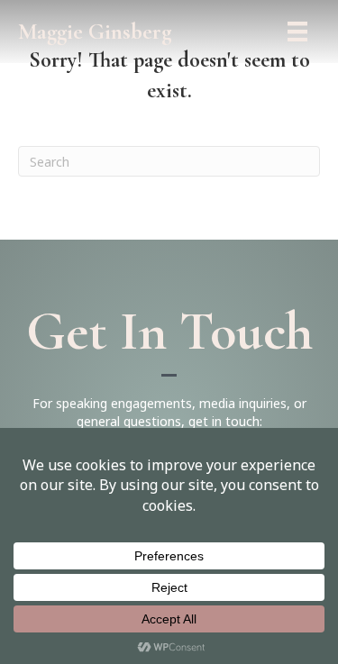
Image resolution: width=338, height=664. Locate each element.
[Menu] (297, 31)
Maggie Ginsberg (95, 31)
